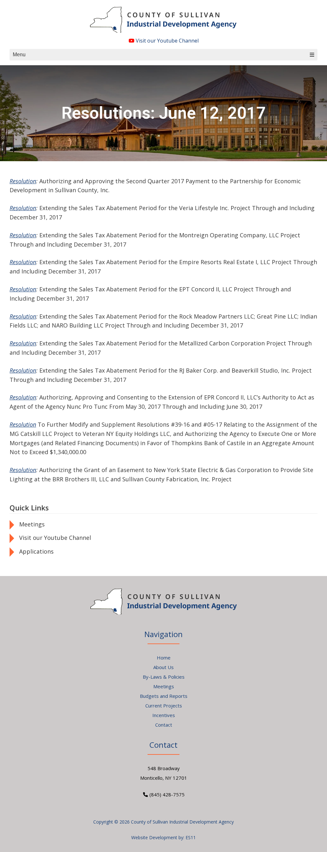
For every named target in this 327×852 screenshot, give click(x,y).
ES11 (191, 837)
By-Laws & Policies (164, 677)
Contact (163, 725)
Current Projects (163, 705)
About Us (163, 667)
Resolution (23, 181)
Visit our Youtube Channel (166, 40)
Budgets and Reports (163, 696)
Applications (36, 551)
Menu (19, 54)
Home (164, 657)
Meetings (32, 524)
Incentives (163, 715)
